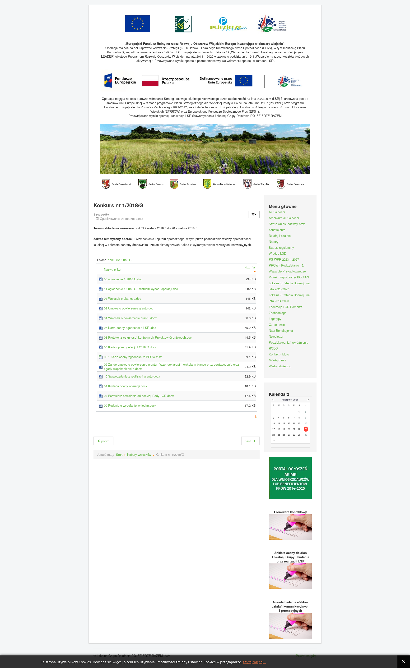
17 (273, 429)
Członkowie (277, 324)
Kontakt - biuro (279, 354)
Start (119, 454)
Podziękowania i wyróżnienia (288, 342)
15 (299, 423)
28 (294, 434)
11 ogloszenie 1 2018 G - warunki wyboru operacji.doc (141, 288)
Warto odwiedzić (280, 366)
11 (279, 423)
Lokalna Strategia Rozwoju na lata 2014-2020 (289, 298)
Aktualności (277, 212)
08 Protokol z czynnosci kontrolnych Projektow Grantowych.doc (148, 337)
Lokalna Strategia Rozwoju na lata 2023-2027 (289, 286)
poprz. (105, 441)
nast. (249, 441)
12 (284, 423)
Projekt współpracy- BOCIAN (289, 277)
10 (273, 423)
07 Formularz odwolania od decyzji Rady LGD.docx (139, 395)
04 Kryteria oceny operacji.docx (125, 386)
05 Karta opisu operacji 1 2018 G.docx (130, 347)
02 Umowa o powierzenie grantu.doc (129, 308)
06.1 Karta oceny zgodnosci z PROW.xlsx (133, 357)
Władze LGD (277, 253)
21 (294, 429)
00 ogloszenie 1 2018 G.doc (123, 279)
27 (289, 434)
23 (306, 429)
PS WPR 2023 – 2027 (284, 259)
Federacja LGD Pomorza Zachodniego (286, 309)
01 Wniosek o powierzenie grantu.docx (130, 318)
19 (284, 429)
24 (273, 434)
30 (306, 434)
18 (279, 429)
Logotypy (275, 318)
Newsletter (276, 336)
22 (299, 429)
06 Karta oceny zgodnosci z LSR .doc (130, 327)
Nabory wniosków (139, 454)
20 (289, 429)
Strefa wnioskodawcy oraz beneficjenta (287, 226)
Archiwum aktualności (284, 218)
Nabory (274, 241)
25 (279, 434)
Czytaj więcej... (254, 662)
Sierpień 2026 (290, 399)
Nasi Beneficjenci (281, 330)
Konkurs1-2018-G (119, 260)
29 (299, 434)
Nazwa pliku (112, 269)
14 (294, 423)
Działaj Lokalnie (280, 235)
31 (273, 440)
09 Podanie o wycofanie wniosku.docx (130, 405)
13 (289, 423)
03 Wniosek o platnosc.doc (122, 298)
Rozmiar (250, 267)
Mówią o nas (277, 360)
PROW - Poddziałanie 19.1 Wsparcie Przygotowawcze (287, 268)
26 (284, 434)
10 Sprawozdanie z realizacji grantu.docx (132, 376)
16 (306, 423)
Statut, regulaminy (281, 247)
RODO (273, 348)
